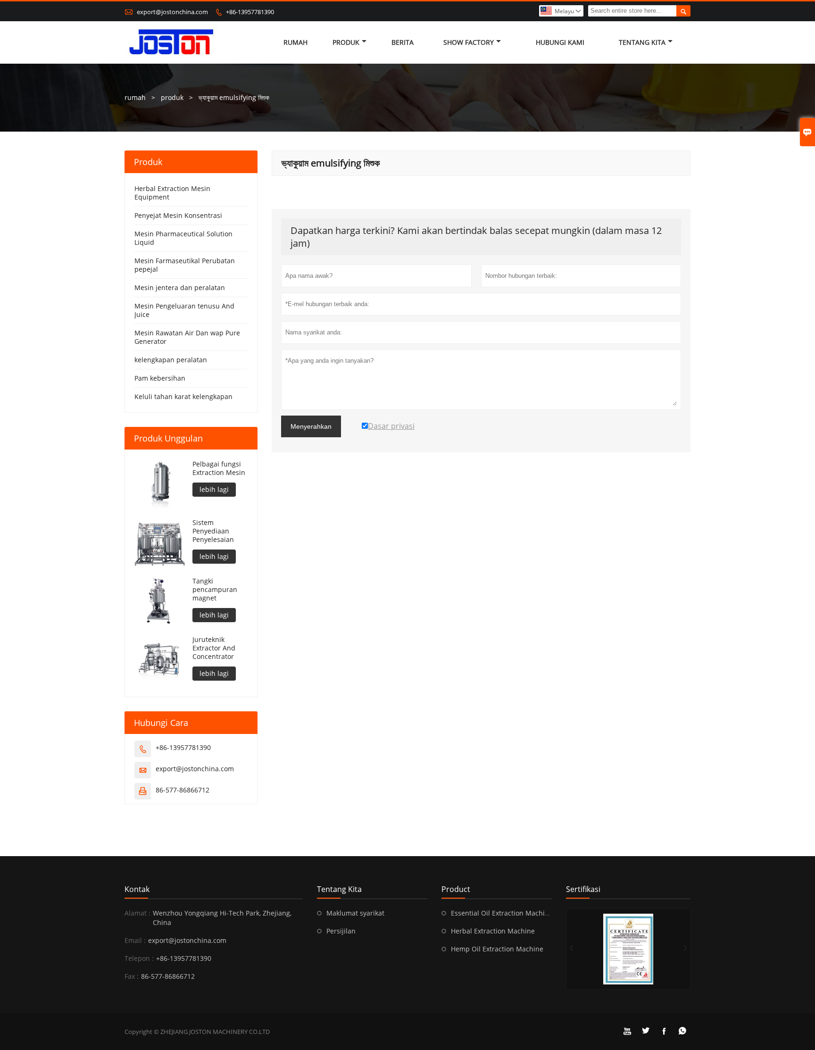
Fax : (132, 976)
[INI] (628, 949)
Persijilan (341, 930)
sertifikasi (583, 889)
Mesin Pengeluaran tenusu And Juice (184, 310)
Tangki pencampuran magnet (214, 589)
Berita (402, 42)
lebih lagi (214, 489)
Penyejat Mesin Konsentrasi (178, 215)
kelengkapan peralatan (170, 359)
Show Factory (468, 42)
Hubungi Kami (560, 42)
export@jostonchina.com (172, 12)
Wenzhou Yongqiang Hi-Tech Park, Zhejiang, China (222, 917)
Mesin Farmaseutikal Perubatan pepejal (184, 265)
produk (172, 97)
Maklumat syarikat (355, 912)
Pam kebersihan (159, 378)
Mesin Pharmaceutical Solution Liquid (183, 238)
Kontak (137, 889)
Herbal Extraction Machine (493, 930)
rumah (135, 97)
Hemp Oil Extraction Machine (497, 948)
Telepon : (139, 958)
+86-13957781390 (250, 12)
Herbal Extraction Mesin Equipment (172, 192)
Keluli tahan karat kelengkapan (183, 396)
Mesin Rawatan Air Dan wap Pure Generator (187, 337)
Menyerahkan (311, 426)
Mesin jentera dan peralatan (179, 287)
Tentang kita (642, 42)
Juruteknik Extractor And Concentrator (213, 648)
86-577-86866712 (182, 789)
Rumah (295, 42)
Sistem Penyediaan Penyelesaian (213, 531)
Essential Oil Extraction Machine (502, 912)
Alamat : (137, 912)
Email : (135, 940)
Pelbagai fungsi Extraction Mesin (218, 468)
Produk (346, 42)
